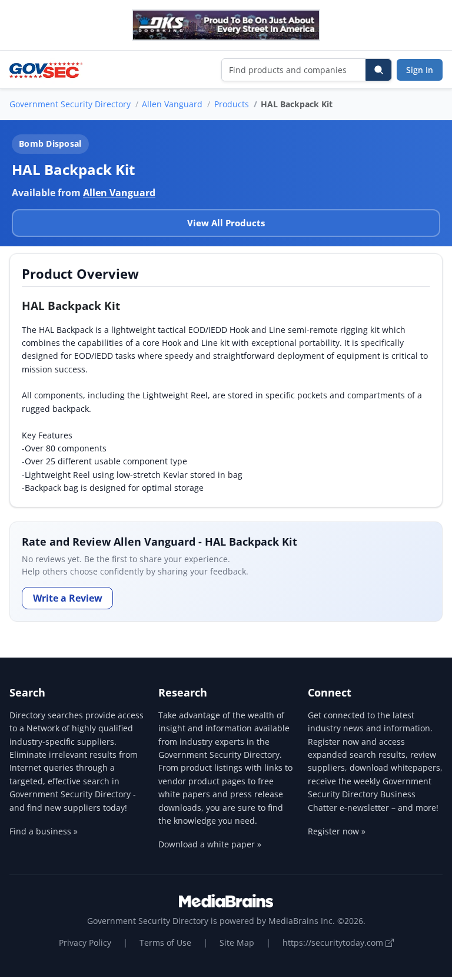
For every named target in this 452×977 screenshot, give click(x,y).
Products (231, 104)
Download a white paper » (209, 844)
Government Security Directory (70, 104)
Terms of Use (165, 942)
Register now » (336, 831)
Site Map (237, 942)
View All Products (226, 223)
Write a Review (67, 598)
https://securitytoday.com (333, 942)
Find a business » (43, 831)
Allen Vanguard (172, 104)
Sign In (419, 69)
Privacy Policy (85, 942)
